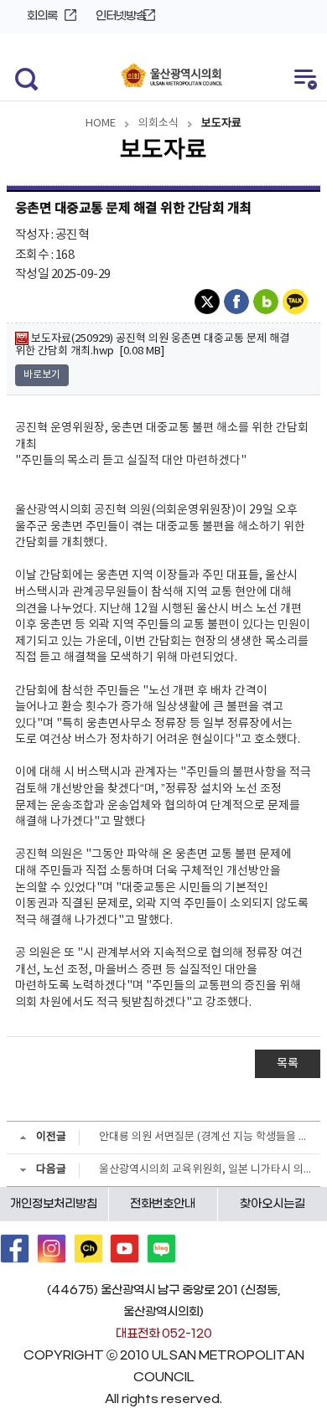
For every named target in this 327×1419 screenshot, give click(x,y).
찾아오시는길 (272, 1204)
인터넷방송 (121, 16)
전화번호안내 (162, 1204)
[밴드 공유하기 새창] (268, 301)
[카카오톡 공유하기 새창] (297, 301)
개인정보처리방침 (53, 1204)
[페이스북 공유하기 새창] (238, 301)
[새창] (14, 1248)
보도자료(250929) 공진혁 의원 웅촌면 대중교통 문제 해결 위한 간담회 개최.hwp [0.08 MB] (152, 345)
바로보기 (41, 374)
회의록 (42, 16)
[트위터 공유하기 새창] (209, 301)
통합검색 (22, 77)
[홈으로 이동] (172, 76)
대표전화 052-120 (164, 1334)
